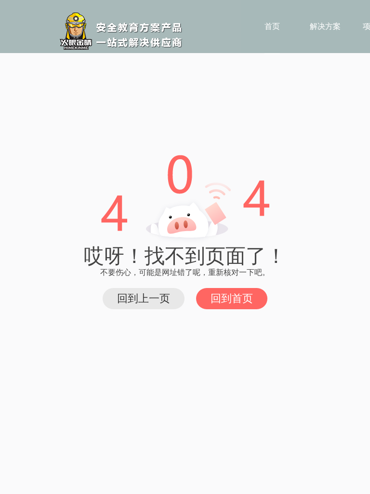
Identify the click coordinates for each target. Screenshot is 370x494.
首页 (272, 26)
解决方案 (325, 26)
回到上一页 (143, 298)
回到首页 (232, 298)
